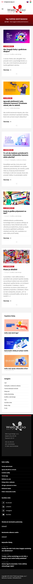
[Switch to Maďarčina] (30, 2)
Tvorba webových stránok (11, 388)
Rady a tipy (7, 405)
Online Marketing (15, 108)
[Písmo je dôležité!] (16, 256)
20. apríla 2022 (7, 98)
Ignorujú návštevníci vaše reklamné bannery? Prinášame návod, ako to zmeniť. (15, 103)
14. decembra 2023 (8, 46)
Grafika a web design (15, 54)
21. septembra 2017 (8, 266)
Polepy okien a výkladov (8, 482)
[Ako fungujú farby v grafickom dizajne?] (16, 36)
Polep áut (6, 391)
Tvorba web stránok (7, 466)
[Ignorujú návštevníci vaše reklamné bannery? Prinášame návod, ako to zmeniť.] (16, 88)
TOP (5, 383)
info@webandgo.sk (9, 2)
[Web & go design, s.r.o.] (16, 9)
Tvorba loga (5, 476)
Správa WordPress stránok (9, 469)
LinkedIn (8, 506)
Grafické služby (6, 472)
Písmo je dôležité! (10, 270)
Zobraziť (4, 526)
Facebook (9, 503)
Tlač (5, 400)
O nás (5, 408)
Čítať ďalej (6, 70)
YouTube (8, 514)
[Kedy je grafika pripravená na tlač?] (16, 198)
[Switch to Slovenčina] (27, 2)
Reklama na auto (6, 479)
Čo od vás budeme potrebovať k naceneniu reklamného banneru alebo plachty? (15, 155)
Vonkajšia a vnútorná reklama (18, 160)
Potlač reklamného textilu (9, 491)
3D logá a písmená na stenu (9, 485)
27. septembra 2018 (8, 208)
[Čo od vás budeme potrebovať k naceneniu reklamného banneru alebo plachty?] (16, 140)
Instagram (9, 510)
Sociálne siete (8, 402)
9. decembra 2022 (8, 150)
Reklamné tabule (6, 488)
